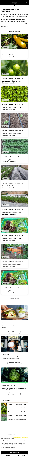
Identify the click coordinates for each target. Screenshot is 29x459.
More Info (14, 332)
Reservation (6, 354)
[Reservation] (14, 344)
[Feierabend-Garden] (14, 375)
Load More (14, 299)
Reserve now (14, 363)
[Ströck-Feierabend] (14, 3)
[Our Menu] (14, 312)
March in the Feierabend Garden (12, 52)
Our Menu (5, 323)
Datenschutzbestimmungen (20, 437)
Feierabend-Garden (8, 385)
